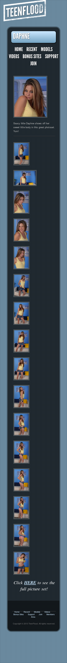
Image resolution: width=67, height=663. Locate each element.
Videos (14, 56)
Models (47, 49)
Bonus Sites (32, 56)
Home (19, 49)
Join (33, 64)
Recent (31, 49)
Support (51, 56)
